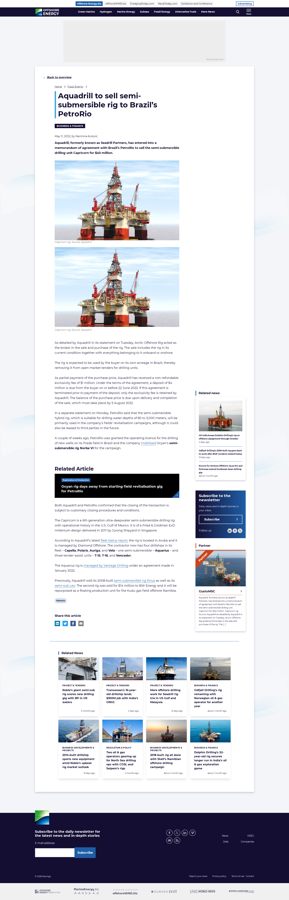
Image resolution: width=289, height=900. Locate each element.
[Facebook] (235, 530)
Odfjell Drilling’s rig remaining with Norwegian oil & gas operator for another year (208, 698)
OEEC (250, 835)
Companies (247, 841)
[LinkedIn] (229, 530)
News (225, 835)
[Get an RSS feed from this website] (177, 840)
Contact (250, 876)
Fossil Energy (162, 11)
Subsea (144, 11)
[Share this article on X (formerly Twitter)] (65, 623)
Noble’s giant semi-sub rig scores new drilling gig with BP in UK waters (78, 696)
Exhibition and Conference (196, 3)
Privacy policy (219, 876)
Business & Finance (70, 125)
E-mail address (45, 843)
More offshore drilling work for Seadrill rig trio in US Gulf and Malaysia (165, 696)
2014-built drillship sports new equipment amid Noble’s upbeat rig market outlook (78, 761)
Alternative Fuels (185, 11)
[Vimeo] (192, 833)
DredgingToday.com (142, 3)
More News (208, 11)
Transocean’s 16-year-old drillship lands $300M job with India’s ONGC (122, 696)
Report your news (198, 876)
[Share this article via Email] (81, 623)
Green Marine (86, 11)
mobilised (148, 443)
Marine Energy (126, 11)
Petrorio (60, 601)
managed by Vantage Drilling (105, 565)
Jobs (225, 841)
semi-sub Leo (65, 586)
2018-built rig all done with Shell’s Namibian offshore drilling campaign (165, 761)
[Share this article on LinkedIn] (57, 623)
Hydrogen (106, 11)
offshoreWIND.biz (115, 3)
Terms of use (237, 876)
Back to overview (59, 77)
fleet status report (114, 540)
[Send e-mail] (169, 840)
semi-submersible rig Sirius (134, 580)
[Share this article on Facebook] (73, 623)
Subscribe (212, 519)
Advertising (245, 3)
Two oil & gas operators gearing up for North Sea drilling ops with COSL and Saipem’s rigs (121, 760)
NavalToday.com (167, 3)
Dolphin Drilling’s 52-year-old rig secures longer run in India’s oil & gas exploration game (210, 760)
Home (58, 86)
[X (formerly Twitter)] (177, 833)
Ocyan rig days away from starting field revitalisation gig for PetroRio (112, 488)
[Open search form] (238, 12)
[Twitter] (240, 530)
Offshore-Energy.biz (89, 3)
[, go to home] (47, 12)
